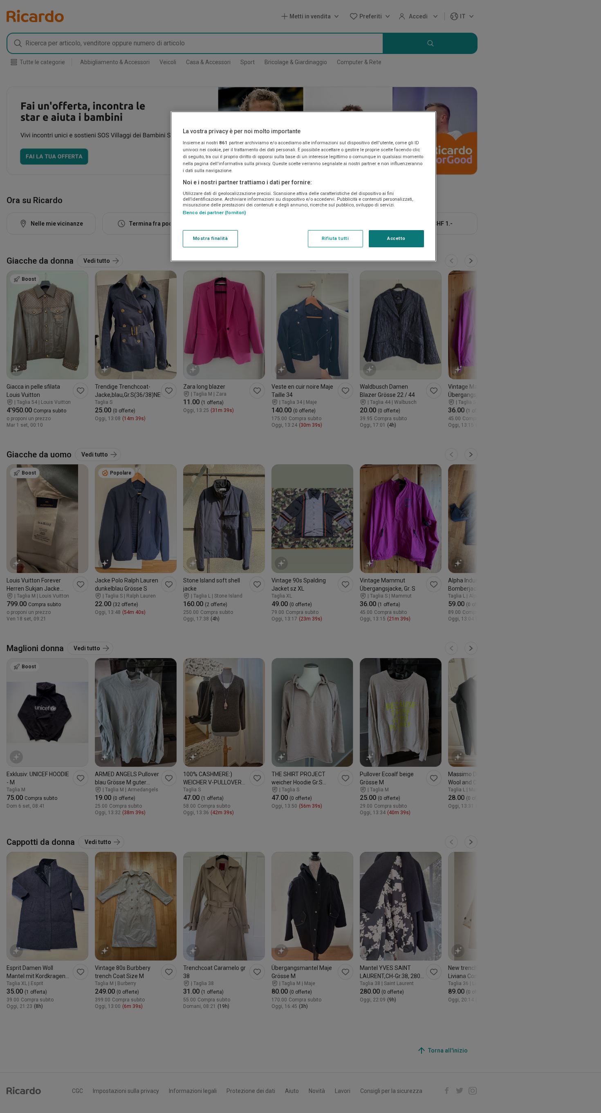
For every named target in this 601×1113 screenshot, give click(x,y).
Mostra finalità (210, 239)
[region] (303, 186)
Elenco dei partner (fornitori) (214, 213)
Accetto (396, 239)
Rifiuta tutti (335, 239)
